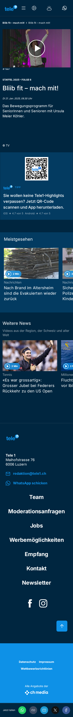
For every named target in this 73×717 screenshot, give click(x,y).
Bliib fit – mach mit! (14, 22)
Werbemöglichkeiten (36, 540)
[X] (55, 710)
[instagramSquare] (43, 603)
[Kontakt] (64, 8)
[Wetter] (49, 8)
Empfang (36, 554)
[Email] (44, 710)
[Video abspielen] (36, 48)
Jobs (36, 525)
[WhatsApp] (22, 710)
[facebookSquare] (30, 603)
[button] (33, 710)
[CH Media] (36, 692)
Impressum (46, 661)
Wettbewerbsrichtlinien (36, 668)
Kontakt (36, 568)
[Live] (34, 8)
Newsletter (36, 582)
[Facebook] (66, 710)
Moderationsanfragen (36, 511)
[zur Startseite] (11, 8)
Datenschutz (27, 661)
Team (36, 497)
